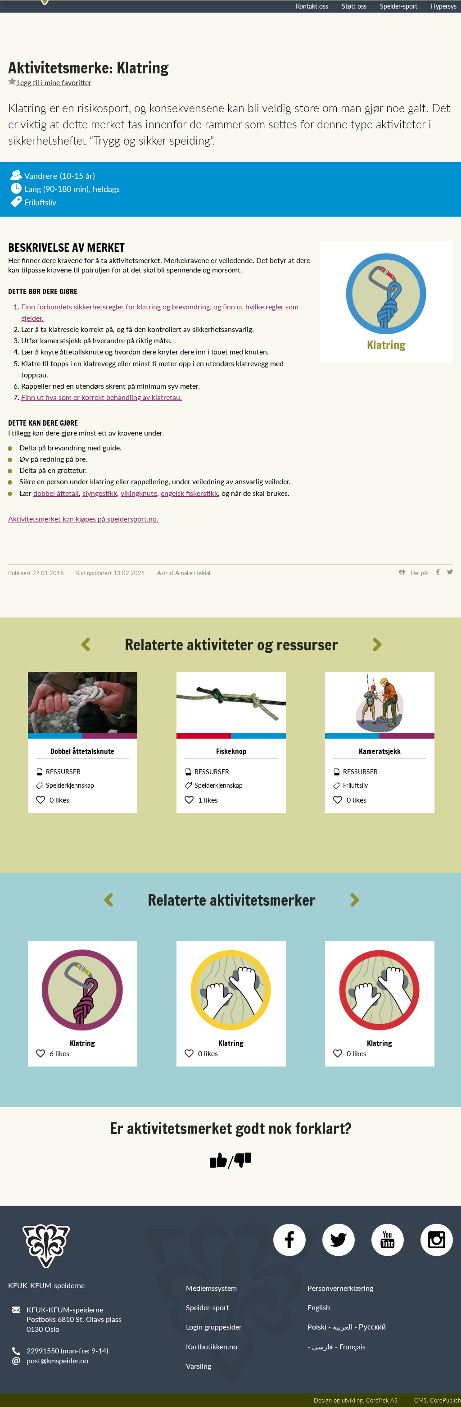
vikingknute (139, 493)
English (318, 1307)
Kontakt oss (312, 5)
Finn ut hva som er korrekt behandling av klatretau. (101, 397)
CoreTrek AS (382, 1400)
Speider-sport (398, 5)
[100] (218, 1161)
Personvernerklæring (340, 1288)
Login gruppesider (214, 1326)
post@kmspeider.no (57, 1360)
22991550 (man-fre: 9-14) (67, 1350)
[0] (242, 1161)
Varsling (198, 1366)
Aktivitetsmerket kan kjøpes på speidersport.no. (83, 518)
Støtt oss (354, 5)
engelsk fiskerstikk (189, 493)
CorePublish (445, 1400)
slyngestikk (99, 493)
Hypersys (443, 5)
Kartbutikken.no (211, 1346)
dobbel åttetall (56, 493)
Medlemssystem (211, 1288)
